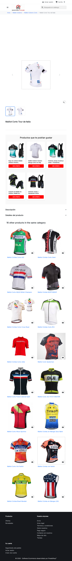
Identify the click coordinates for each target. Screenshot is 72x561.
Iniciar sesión (9, 550)
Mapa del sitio (41, 535)
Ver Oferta (16, 166)
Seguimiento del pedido (13, 548)
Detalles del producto (14, 215)
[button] (47, 2)
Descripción (10, 210)
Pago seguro (41, 530)
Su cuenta (8, 543)
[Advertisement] (36, 29)
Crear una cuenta (11, 553)
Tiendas (39, 538)
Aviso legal (40, 523)
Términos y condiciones (45, 526)
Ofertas (7, 521)
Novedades (9, 523)
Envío (39, 521)
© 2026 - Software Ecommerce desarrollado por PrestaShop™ (36, 558)
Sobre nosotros (42, 528)
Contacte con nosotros (44, 533)
